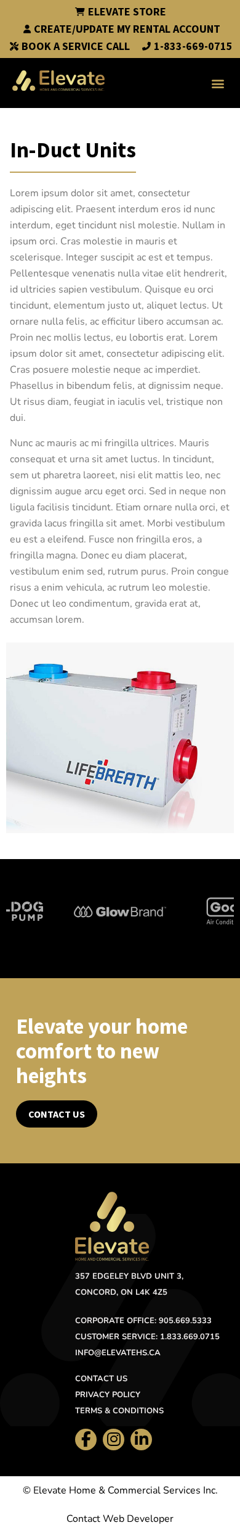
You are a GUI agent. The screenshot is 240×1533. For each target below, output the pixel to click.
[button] (217, 83)
